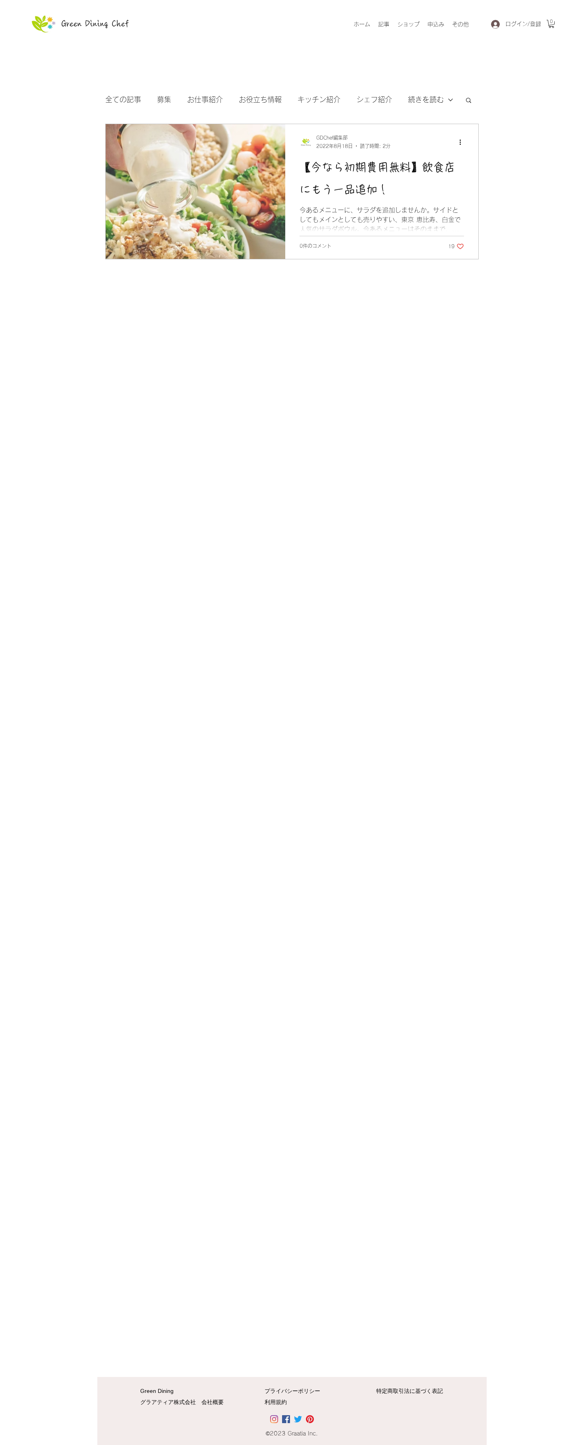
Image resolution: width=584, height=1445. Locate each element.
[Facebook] (286, 1419)
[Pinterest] (310, 1419)
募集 (164, 99)
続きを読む (426, 99)
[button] (551, 24)
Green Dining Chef (95, 23)
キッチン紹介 (319, 99)
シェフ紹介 (374, 99)
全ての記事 (123, 99)
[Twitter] (298, 1419)
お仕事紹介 (205, 99)
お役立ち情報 (260, 99)
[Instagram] (274, 1419)
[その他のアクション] (463, 142)
